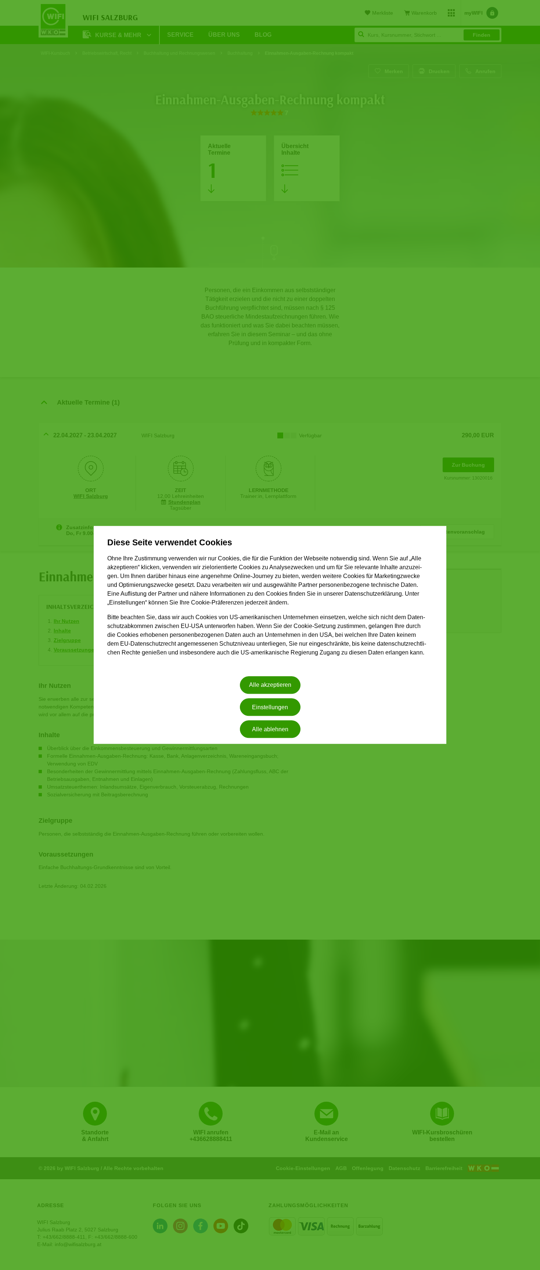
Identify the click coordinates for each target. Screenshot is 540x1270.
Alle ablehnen (270, 729)
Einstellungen (270, 707)
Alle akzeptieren (270, 685)
